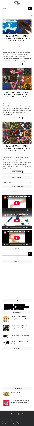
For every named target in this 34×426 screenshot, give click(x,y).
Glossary (8, 304)
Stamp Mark (19, 309)
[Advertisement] (17, 281)
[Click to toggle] (31, 15)
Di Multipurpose (13, 423)
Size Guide (8, 309)
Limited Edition (20, 304)
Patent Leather (10, 307)
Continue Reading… (17, 63)
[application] (17, 203)
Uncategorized (19, 43)
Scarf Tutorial (22, 307)
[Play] (4, 210)
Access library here (17, 392)
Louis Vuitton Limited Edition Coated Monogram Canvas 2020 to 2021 (17, 38)
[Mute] (27, 210)
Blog (12, 43)
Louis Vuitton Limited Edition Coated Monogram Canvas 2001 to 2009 (17, 148)
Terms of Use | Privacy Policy (10, 422)
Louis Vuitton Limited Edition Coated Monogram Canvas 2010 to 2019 (17, 94)
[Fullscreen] (29, 210)
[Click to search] (30, 8)
